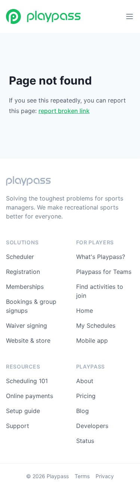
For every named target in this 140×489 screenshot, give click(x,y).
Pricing (86, 396)
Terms (82, 476)
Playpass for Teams (103, 271)
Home (84, 310)
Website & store (28, 340)
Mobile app (92, 340)
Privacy (105, 476)
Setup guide (23, 411)
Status (85, 440)
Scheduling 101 (27, 381)
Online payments (29, 396)
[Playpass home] (43, 16)
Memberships (25, 286)
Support (17, 426)
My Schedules (95, 325)
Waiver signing (26, 325)
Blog (82, 411)
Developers (92, 426)
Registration (23, 271)
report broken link (64, 110)
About (84, 381)
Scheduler (20, 256)
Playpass (58, 476)
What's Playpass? (100, 256)
